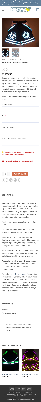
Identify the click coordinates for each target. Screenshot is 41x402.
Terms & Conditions (11, 394)
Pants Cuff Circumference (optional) (14, 139)
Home (4, 59)
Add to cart (20, 174)
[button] (3, 9)
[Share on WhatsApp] (3, 180)
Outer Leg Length (11, 127)
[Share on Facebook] (7, 180)
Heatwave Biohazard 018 (30, 374)
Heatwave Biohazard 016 (10, 374)
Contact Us (18, 396)
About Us (23, 394)
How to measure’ (21, 274)
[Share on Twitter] (11, 180)
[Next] (36, 32)
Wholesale (33, 394)
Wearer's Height (11, 104)
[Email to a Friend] (15, 180)
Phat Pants (12, 59)
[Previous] (5, 32)
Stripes (22, 59)
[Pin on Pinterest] (18, 180)
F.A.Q (26, 396)
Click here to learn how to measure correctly (17, 161)
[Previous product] (7, 69)
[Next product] (3, 69)
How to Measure (14, 393)
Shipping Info (27, 393)
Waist (7, 116)
